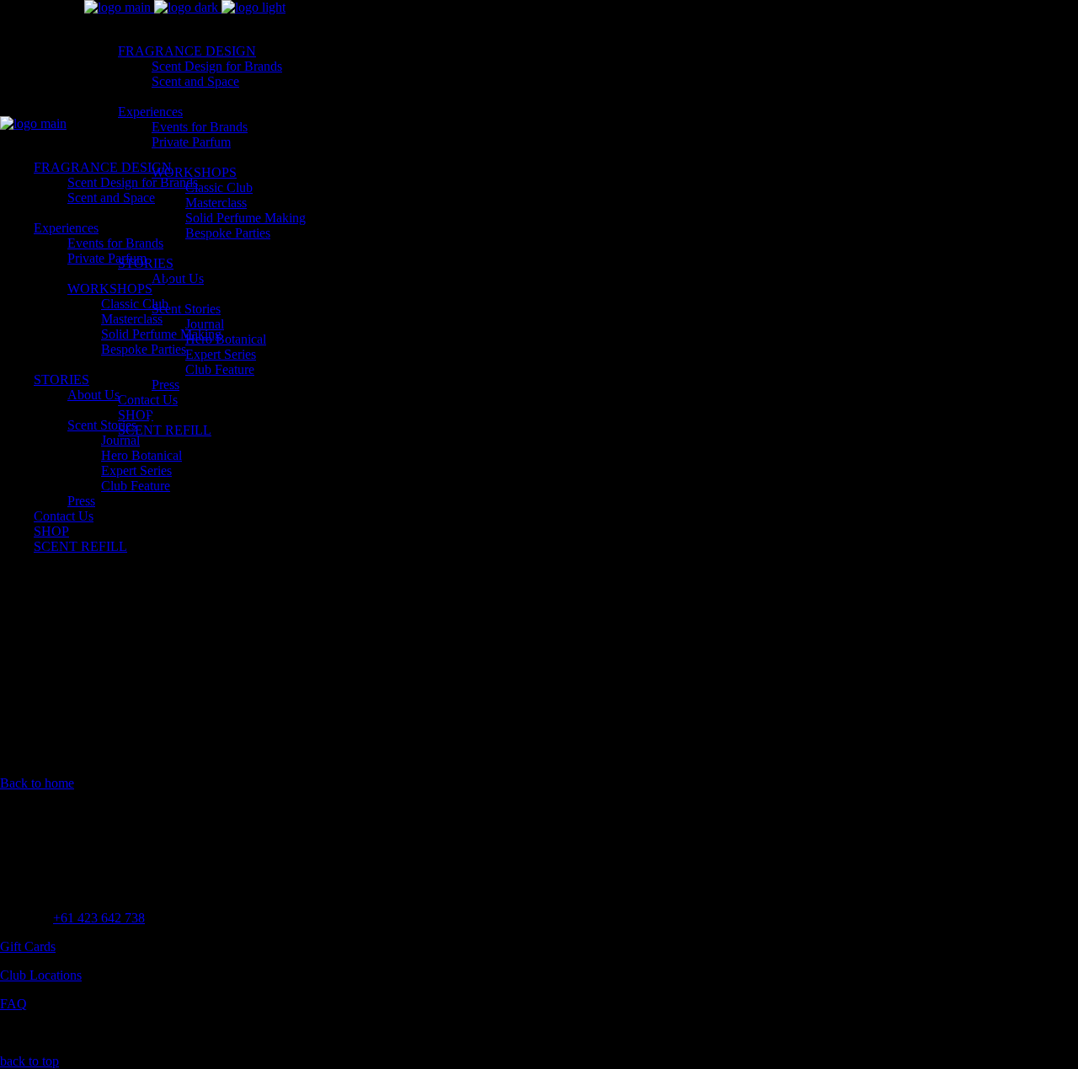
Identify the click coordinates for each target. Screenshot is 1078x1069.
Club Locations (41, 975)
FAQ (13, 1004)
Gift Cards (28, 946)
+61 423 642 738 (99, 918)
